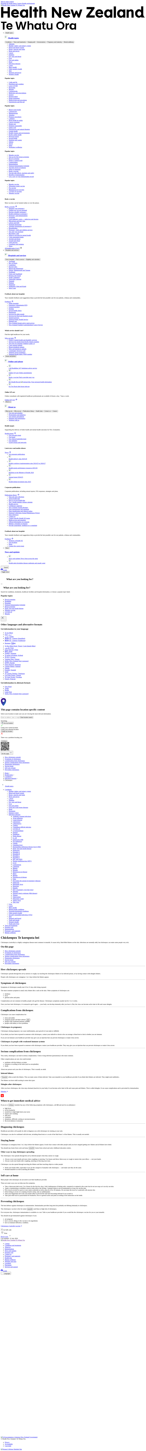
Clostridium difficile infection (22, 827)
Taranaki (11, 281)
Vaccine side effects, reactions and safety (21, 173)
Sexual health (13, 138)
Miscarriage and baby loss (17, 221)
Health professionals (28, 3)
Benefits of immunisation (16, 175)
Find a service (20, 259)
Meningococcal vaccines (16, 190)
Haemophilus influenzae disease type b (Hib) (27, 847)
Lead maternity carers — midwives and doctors (23, 219)
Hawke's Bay (13, 267)
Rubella (15, 888)
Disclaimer (8, 1265)
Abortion (11, 115)
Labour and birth (14, 223)
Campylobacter (17, 820)
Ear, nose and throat (15, 56)
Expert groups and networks (17, 442)
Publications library (28, 411)
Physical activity (14, 136)
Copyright (8, 1446)
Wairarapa (12, 284)
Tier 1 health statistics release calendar (20, 502)
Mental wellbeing (68, 42)
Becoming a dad (14, 233)
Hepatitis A (16, 852)
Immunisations (41, 42)
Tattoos (11, 142)
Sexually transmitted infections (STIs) (20, 915)
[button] (4, 1233)
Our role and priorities (16, 413)
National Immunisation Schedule (19, 166)
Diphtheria (16, 834)
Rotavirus (16, 886)
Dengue (15, 832)
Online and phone (11, 356)
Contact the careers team (16, 546)
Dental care (12, 124)
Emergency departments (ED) (18, 305)
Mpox (14, 873)
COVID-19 (16, 829)
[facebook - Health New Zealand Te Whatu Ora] (2, 1276)
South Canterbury (14, 277)
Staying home (9, 766)
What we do (9, 411)
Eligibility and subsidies (33, 259)
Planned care (13, 321)
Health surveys (13, 504)
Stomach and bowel (15, 72)
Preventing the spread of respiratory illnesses (27, 881)
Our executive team (15, 435)
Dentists (11, 309)
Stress (10, 246)
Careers (19, 3)
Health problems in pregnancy (18, 214)
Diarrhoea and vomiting (16, 84)
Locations (8, 1263)
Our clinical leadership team (17, 439)
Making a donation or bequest (18, 524)
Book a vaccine (13, 171)
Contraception (13, 162)
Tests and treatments (20, 42)
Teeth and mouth (14, 920)
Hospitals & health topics (9, 3)
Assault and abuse (14, 241)
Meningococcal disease (20, 872)
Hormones (12, 811)
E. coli (15, 838)
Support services (14, 318)
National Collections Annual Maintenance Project (24, 513)
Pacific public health (15, 135)
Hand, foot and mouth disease (22, 848)
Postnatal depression (15, 224)
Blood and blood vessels (16, 47)
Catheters (12, 118)
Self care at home (10, 768)
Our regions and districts (16, 416)
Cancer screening (14, 122)
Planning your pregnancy (17, 208)
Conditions (9, 42)
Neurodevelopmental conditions (19, 911)
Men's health (13, 67)
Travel (11, 144)
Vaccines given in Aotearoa (17, 167)
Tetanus (15, 895)
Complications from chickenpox (15, 761)
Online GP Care (10, 400)
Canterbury (12, 265)
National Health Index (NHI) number (20, 354)
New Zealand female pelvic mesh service (21, 323)
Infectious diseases (14, 64)
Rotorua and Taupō (15, 276)
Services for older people (16, 314)
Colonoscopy (13, 111)
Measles (11, 89)
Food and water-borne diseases (18, 807)
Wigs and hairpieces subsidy (17, 349)
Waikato (11, 283)
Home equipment (14, 98)
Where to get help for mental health (20, 235)
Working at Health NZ (16, 541)
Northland (12, 272)
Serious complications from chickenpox (17, 762)
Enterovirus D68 (18, 840)
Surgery (11, 95)
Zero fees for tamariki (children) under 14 (22, 343)
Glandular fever (18, 845)
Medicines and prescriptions (17, 93)
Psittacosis (16, 882)
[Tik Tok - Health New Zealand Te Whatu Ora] (2, 1432)
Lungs (11, 65)
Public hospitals (14, 303)
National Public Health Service (18, 319)
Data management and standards (19, 509)
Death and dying (14, 924)
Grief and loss (13, 242)
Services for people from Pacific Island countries (24, 342)
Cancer (11, 53)
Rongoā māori (13, 96)
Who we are (17, 411)
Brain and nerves (14, 51)
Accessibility (9, 1444)
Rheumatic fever (18, 884)
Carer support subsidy (15, 345)
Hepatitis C (16, 856)
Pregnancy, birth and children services (20, 230)
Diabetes (11, 55)
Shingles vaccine (14, 193)
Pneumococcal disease (20, 877)
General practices (14, 307)
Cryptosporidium (18, 831)
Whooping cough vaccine (17, 186)
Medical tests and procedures (18, 100)
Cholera (15, 825)
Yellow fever (17, 900)
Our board (12, 437)
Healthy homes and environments (19, 133)
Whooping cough (18, 899)
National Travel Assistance (17, 352)
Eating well (12, 127)
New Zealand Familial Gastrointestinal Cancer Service (26, 325)
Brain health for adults (16, 120)
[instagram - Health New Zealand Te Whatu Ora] (2, 1279)
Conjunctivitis (13, 91)
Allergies (11, 44)
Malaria (15, 868)
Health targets (9, 433)
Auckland (12, 261)
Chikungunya (17, 823)
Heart (10, 62)
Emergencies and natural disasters (19, 129)
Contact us (47, 411)
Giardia (15, 843)
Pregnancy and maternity (54, 42)
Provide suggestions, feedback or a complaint (23, 525)
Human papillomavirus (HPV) (22, 861)
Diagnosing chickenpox (12, 764)
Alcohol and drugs (14, 239)
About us (8, 402)
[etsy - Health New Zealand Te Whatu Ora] (73, 1427)
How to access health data (17, 500)
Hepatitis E (16, 857)
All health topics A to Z (12, 248)
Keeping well (31, 42)
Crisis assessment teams (16, 237)
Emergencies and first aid (17, 102)
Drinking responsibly (15, 126)
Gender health (13, 131)
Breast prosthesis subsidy (16, 347)
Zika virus (16, 902)
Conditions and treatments (13, 1245)
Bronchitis (12, 87)
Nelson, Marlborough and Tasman (19, 270)
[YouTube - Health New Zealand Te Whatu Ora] (2, 1430)
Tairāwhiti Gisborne (15, 279)
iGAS (14, 863)
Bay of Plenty (13, 263)
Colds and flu (13, 82)
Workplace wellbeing (15, 147)
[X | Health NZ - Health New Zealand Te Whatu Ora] (2, 1435)
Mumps (15, 875)
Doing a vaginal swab (15, 160)
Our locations (13, 542)
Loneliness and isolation (16, 244)
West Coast (12, 288)
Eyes (10, 58)
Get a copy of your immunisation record (21, 176)
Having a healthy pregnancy (17, 212)
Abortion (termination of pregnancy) (20, 226)
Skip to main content (7, 1)
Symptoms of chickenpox (13, 759)
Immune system (14, 813)
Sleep (10, 145)
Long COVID (13, 86)
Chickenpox (16, 822)
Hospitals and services (12, 250)
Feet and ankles (13, 60)
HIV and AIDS (17, 859)
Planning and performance (17, 418)
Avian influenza (18, 818)
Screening (12, 217)
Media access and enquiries (17, 520)
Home (7, 773)
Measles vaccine (14, 155)
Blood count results (15, 110)
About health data (14, 498)
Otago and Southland (15, 274)
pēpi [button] (28, 1020)
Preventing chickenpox (12, 770)
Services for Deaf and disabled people (20, 316)
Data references (13, 515)
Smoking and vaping (15, 140)
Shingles (15, 891)
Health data (39, 411)
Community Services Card (17, 351)
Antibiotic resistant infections (22, 816)
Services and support (11, 1267)
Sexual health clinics (15, 310)
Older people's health (15, 69)
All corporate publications (17, 454)
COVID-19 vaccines (15, 191)
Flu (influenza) (17, 841)
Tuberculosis (17, 897)
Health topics (9, 33)
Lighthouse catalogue (15, 506)
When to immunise (15, 169)
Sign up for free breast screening (19, 157)
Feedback (8, 301)
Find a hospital (10, 259)
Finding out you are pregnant (18, 210)
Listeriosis (16, 866)
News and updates (10, 1251)
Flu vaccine (12, 188)
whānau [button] (11, 1105)
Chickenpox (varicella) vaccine (10, 1226)
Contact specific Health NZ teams (19, 518)
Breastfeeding (13, 228)
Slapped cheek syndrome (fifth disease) (25, 893)
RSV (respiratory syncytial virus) (23, 890)
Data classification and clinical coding (20, 511)
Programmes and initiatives (17, 415)
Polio (14, 879)
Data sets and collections (16, 497)
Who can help (9, 338)
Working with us (14, 420)
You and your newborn (16, 232)
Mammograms (13, 113)
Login (5, 570)
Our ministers (13, 441)
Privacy (7, 1442)
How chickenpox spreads (13, 757)
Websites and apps (10, 1261)
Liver (10, 904)
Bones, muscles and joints (17, 49)
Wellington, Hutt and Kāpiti (17, 286)
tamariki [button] (31, 1148)
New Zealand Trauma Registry (18, 507)
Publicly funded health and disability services (23, 340)
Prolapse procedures (15, 117)
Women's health (14, 74)
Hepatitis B (16, 854)
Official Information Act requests (19, 522)
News (7, 452)
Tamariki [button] (4, 1077)
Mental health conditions (16, 909)
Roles (10, 544)
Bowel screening (14, 159)
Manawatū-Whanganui (16, 268)
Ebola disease (17, 836)
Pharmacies (12, 312)
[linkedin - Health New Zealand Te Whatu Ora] (2, 1282)
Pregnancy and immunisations (18, 215)
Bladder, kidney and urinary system (20, 46)
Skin (10, 71)
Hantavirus (16, 850)
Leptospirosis (17, 865)
